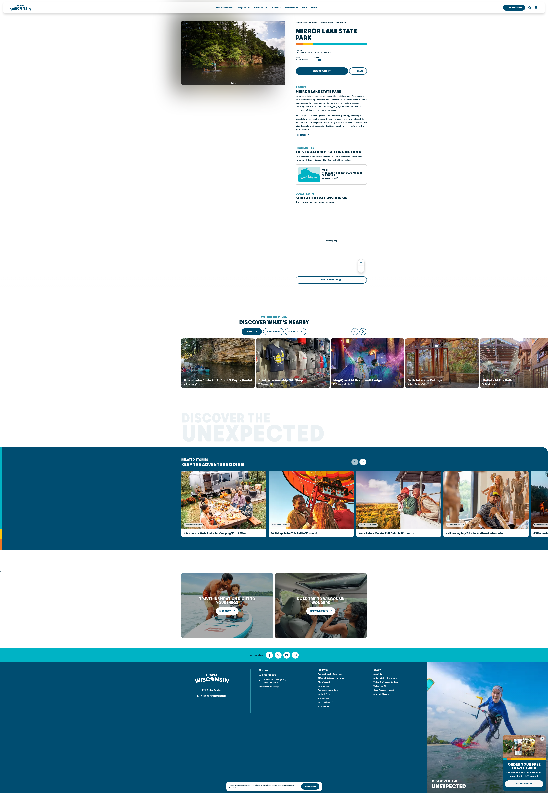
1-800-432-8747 (269, 675)
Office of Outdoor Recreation (331, 678)
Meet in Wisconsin (326, 702)
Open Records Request (383, 690)
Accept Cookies (310, 786)
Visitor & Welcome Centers (385, 682)
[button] (514, 8)
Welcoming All (379, 686)
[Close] (542, 739)
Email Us (265, 670)
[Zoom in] (361, 262)
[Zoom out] (361, 269)
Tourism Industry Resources (330, 674)
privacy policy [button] (289, 785)
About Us (377, 674)
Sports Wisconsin (325, 706)
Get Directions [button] (329, 279)
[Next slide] (280, 52)
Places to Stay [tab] (295, 331)
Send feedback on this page (269, 687)
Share (359, 71)
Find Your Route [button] (319, 611)
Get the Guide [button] (523, 784)
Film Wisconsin (324, 682)
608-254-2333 (302, 59)
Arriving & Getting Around (385, 678)
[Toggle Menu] (534, 8)
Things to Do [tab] (251, 331)
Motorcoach (323, 686)
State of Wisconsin (382, 694)
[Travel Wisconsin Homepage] (20, 8)
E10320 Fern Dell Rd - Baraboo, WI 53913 (313, 52)
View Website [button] (320, 71)
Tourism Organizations (328, 690)
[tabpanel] (274, 358)
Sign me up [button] (225, 611)
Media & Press (324, 694)
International (324, 698)
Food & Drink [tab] (273, 331)
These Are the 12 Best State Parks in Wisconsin (342, 174)
